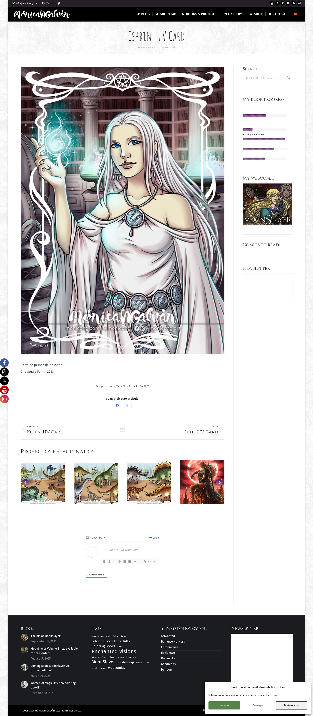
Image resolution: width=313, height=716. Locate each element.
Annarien (95, 636)
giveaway (120, 657)
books (108, 636)
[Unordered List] (129, 561)
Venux (103, 668)
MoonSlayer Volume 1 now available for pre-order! (54, 651)
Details (43, 482)
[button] (25, 482)
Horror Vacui (115, 386)
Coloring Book (119, 636)
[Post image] (24, 637)
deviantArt (168, 652)
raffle (147, 663)
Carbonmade (169, 647)
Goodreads (168, 664)
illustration (131, 657)
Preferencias (291, 705)
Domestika (168, 658)
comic (119, 646)
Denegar (258, 705)
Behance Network (173, 641)
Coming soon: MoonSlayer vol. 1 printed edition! (51, 668)
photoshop (125, 662)
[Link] (144, 561)
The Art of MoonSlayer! (46, 636)
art (102, 636)
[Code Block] (139, 561)
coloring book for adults (110, 641)
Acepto (224, 705)
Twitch (49, 3)
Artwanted (168, 636)
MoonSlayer (103, 662)
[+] (155, 561)
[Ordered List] (124, 561)
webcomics (116, 668)
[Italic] (109, 561)
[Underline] (114, 561)
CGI (124, 386)
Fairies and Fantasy (99, 657)
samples (95, 668)
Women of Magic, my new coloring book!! (53, 685)
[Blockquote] (134, 561)
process (139, 663)
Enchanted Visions (113, 651)
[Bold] (104, 561)
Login (155, 537)
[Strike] (119, 561)
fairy (112, 657)
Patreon (166, 669)
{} (149, 561)
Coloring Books (103, 646)
